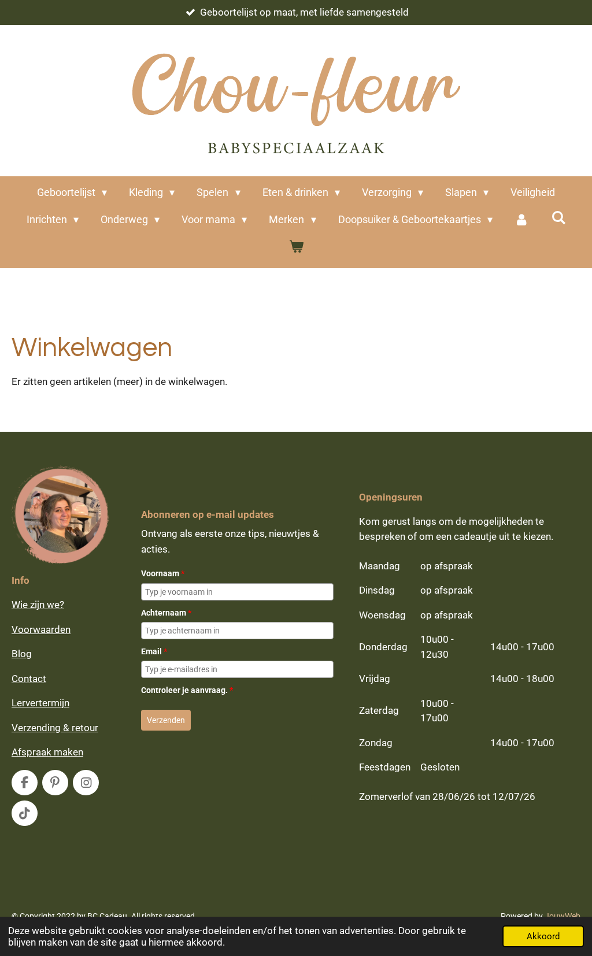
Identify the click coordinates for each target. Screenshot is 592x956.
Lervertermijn (40, 703)
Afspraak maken (47, 752)
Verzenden (166, 720)
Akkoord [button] (543, 936)
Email (154, 651)
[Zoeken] (558, 218)
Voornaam (162, 573)
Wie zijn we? (38, 604)
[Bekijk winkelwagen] (295, 246)
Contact (29, 678)
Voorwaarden (41, 629)
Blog (22, 653)
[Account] (521, 219)
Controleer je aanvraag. (187, 690)
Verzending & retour (55, 727)
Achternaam (166, 612)
